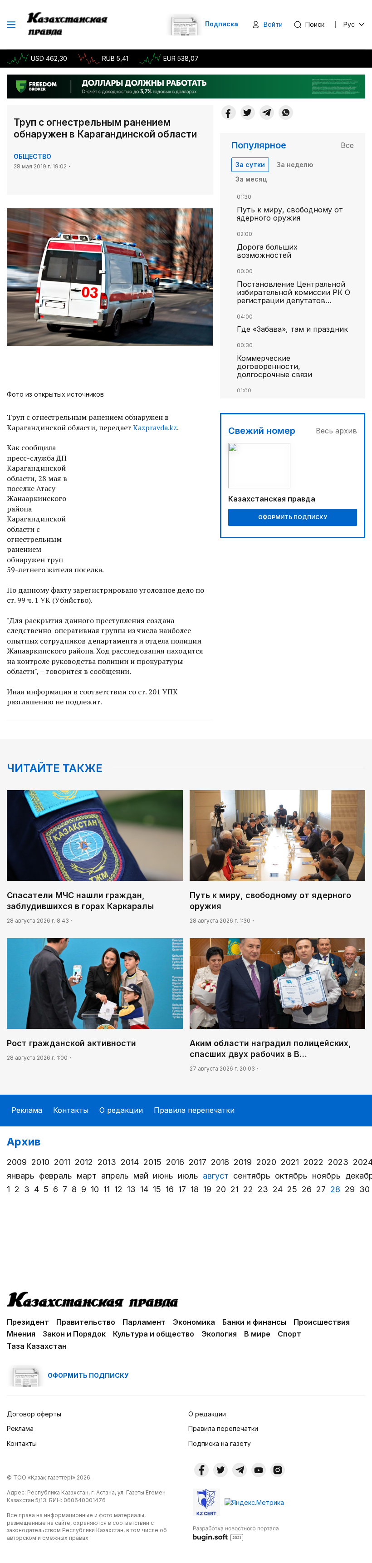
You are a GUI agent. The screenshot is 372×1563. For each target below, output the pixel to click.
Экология (219, 1333)
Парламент (144, 1322)
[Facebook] (228, 112)
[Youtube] (258, 1470)
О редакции (121, 1110)
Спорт (289, 1333)
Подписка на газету (219, 1443)
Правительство (85, 1322)
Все (347, 145)
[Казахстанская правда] (68, 24)
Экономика (194, 1322)
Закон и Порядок (74, 1333)
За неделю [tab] (295, 164)
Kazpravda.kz (155, 428)
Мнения (21, 1333)
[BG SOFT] (236, 1533)
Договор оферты (34, 1414)
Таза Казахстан (37, 1346)
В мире (257, 1333)
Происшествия (322, 1322)
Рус (349, 24)
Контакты (70, 1110)
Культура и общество (153, 1333)
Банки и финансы (254, 1322)
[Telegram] (266, 112)
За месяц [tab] (251, 179)
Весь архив (336, 430)
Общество (32, 156)
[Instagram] (277, 1470)
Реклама (26, 1110)
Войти (273, 24)
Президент (28, 1322)
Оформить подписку (292, 517)
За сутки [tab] (250, 164)
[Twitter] (247, 112)
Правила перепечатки (194, 1110)
